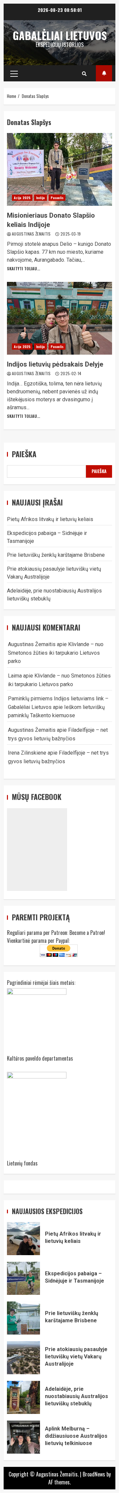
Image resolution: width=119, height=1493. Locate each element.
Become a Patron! (87, 933)
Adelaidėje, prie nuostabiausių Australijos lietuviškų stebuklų (23, 1397)
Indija (40, 197)
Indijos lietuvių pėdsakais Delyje (59, 318)
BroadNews (94, 1474)
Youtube (104, 73)
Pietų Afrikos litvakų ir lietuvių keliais (50, 519)
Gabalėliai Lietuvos (60, 35)
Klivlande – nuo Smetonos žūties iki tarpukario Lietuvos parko (55, 652)
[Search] (84, 73)
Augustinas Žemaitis (32, 234)
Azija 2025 (22, 197)
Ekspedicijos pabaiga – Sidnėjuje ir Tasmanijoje (23, 1278)
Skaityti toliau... (23, 268)
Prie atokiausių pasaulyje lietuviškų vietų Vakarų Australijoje (23, 1357)
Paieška (24, 454)
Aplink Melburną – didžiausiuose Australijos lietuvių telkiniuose (23, 1437)
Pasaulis (57, 197)
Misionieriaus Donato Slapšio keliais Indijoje (59, 169)
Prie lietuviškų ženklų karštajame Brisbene (56, 555)
